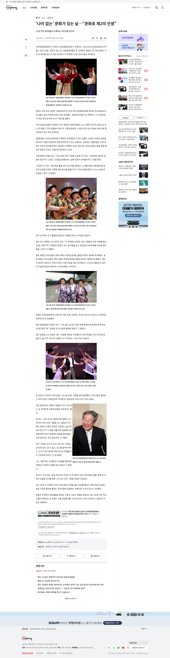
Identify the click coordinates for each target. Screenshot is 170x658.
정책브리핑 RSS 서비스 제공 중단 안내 (43, 629)
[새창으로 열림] (101, 38)
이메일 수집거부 (51, 653)
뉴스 (24, 7)
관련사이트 (133, 643)
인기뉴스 (126, 117)
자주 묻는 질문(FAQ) (66, 653)
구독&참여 (55, 7)
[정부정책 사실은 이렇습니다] (133, 47)
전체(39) (39, 571)
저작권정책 (42, 527)
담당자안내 (50, 527)
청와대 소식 (135, 7)
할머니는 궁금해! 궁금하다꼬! (49, 581)
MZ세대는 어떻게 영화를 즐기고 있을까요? (54, 592)
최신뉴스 (141, 117)
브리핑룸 (33, 7)
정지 (139, 614)
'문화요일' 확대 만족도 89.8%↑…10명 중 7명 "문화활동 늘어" (61, 588)
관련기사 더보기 (70, 598)
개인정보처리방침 (27, 653)
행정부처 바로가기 (138, 647)
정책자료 (44, 7)
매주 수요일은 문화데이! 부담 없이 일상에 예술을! (56, 577)
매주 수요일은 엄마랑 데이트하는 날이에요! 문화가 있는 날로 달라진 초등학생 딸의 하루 (71, 585)
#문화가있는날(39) (49, 571)
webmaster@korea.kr (86, 647)
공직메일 (146, 7)
